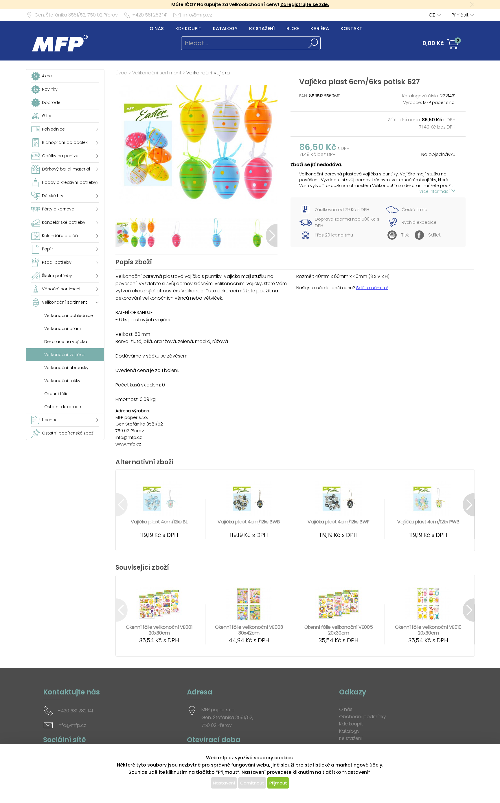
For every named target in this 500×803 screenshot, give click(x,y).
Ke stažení (262, 28)
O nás (157, 28)
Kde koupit (188, 28)
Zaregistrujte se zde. (304, 4)
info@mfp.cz (197, 15)
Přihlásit (460, 15)
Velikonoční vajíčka (208, 72)
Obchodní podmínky (362, 716)
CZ (432, 15)
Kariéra (319, 28)
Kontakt (351, 28)
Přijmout (278, 783)
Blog (292, 28)
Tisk (405, 235)
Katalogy (225, 28)
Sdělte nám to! (372, 288)
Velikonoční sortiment (156, 72)
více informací (435, 191)
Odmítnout (252, 783)
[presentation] (121, 235)
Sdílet (434, 235)
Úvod (121, 72)
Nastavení (224, 783)
